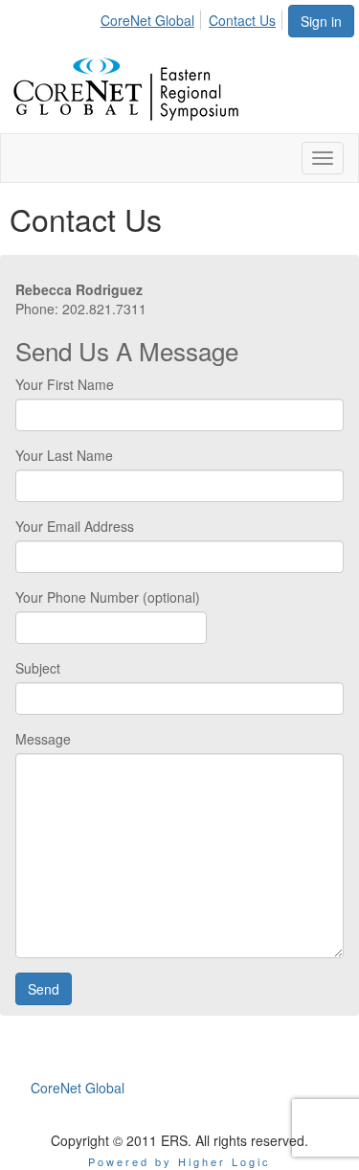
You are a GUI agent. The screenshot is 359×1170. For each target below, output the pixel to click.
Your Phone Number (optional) (107, 597)
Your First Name (64, 384)
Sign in (321, 21)
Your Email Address (74, 526)
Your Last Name (64, 455)
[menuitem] (153, 17)
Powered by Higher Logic (179, 1161)
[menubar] (193, 17)
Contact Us (242, 20)
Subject (37, 667)
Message (43, 738)
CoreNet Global (147, 20)
